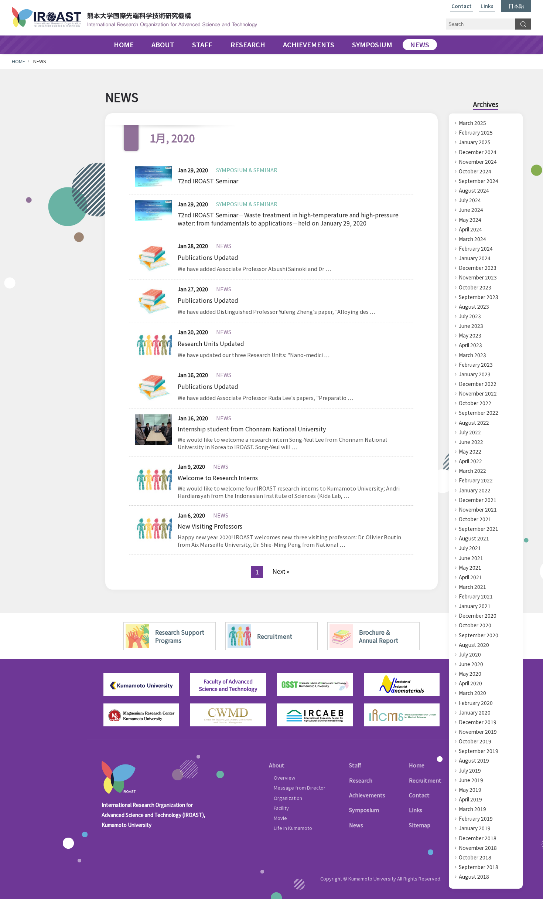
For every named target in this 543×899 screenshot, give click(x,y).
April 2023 (470, 345)
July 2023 (470, 316)
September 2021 (478, 528)
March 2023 (472, 355)
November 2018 (478, 847)
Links (487, 6)
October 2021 (475, 519)
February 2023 (476, 364)
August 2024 (474, 190)
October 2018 (475, 857)
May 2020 (470, 673)
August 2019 (474, 760)
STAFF (202, 45)
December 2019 (477, 722)
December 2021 (477, 499)
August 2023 (474, 306)
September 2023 (478, 297)
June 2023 (471, 325)
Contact (461, 6)
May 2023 (470, 335)
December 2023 (477, 267)
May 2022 (470, 451)
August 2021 (474, 538)
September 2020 (478, 635)
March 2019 (472, 809)
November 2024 (478, 161)
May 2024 (470, 219)
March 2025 (472, 122)
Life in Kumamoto (293, 827)
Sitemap (419, 825)
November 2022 (478, 393)
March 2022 (472, 470)
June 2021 (471, 558)
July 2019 (470, 770)
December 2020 (477, 615)
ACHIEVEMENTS (308, 45)
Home (416, 765)
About (276, 765)
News (356, 825)
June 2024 (471, 209)
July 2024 (470, 200)
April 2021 (470, 577)
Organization (288, 797)
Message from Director (299, 787)
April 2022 (470, 461)
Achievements (367, 795)
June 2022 (471, 441)
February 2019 (476, 818)
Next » (281, 572)
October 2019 (475, 741)
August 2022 (474, 422)
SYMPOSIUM (372, 45)
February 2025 (476, 132)
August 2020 (474, 644)
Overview (284, 777)
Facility (281, 807)
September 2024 (478, 180)
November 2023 (478, 277)
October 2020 (475, 625)
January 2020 (475, 712)
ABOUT (162, 45)
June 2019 (471, 780)
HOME (124, 45)
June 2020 (471, 664)
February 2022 (476, 480)
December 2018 (477, 838)
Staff (355, 765)
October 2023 (475, 287)
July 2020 (470, 654)
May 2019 (470, 789)
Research (360, 780)
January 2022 (475, 490)
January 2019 (475, 828)
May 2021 (470, 567)
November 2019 (478, 731)
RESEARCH (247, 45)
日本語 (516, 6)
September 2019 (478, 750)
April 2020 (470, 683)
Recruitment (425, 780)
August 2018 (474, 876)
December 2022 (477, 383)
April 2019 (470, 799)
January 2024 (475, 258)
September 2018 (478, 867)
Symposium (364, 810)
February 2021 (476, 596)
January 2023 (475, 374)
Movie (280, 817)
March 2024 (472, 238)
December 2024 (477, 152)
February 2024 (476, 248)
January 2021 (475, 606)
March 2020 (472, 692)
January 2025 (475, 142)
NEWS (419, 45)
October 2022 (475, 403)
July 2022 (470, 432)
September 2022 (478, 412)
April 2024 (470, 229)
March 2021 (472, 586)
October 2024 (475, 171)
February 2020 (476, 702)
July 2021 (470, 548)
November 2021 (478, 509)
